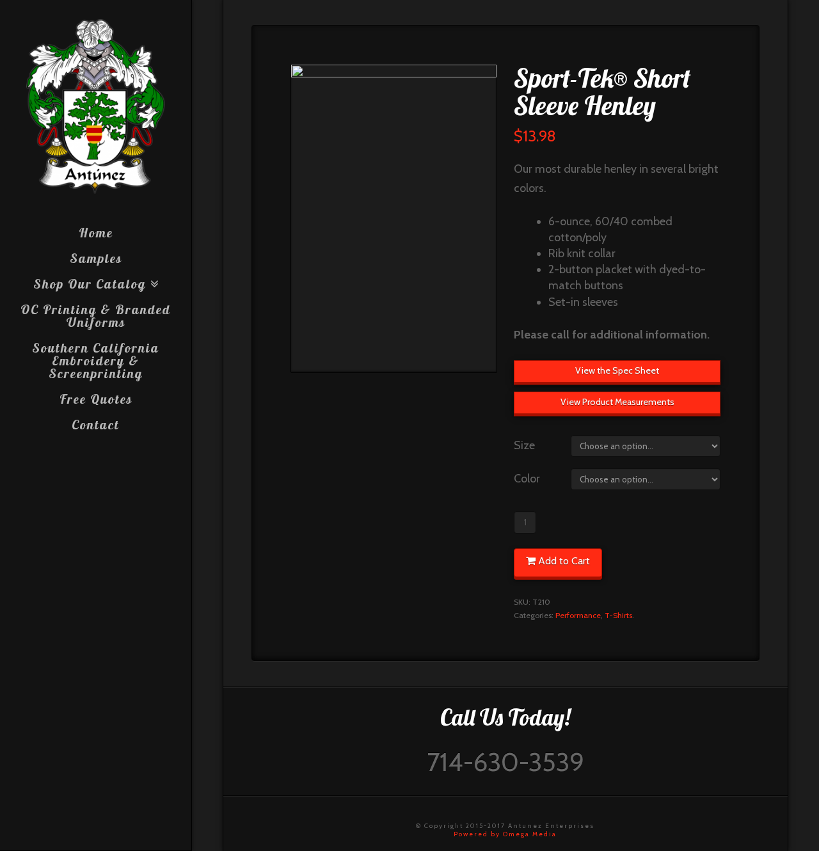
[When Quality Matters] (95, 107)
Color (527, 479)
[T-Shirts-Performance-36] (393, 218)
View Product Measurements (617, 402)
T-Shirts (618, 615)
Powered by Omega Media (505, 834)
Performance (578, 615)
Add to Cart (564, 561)
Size (524, 445)
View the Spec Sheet (617, 370)
